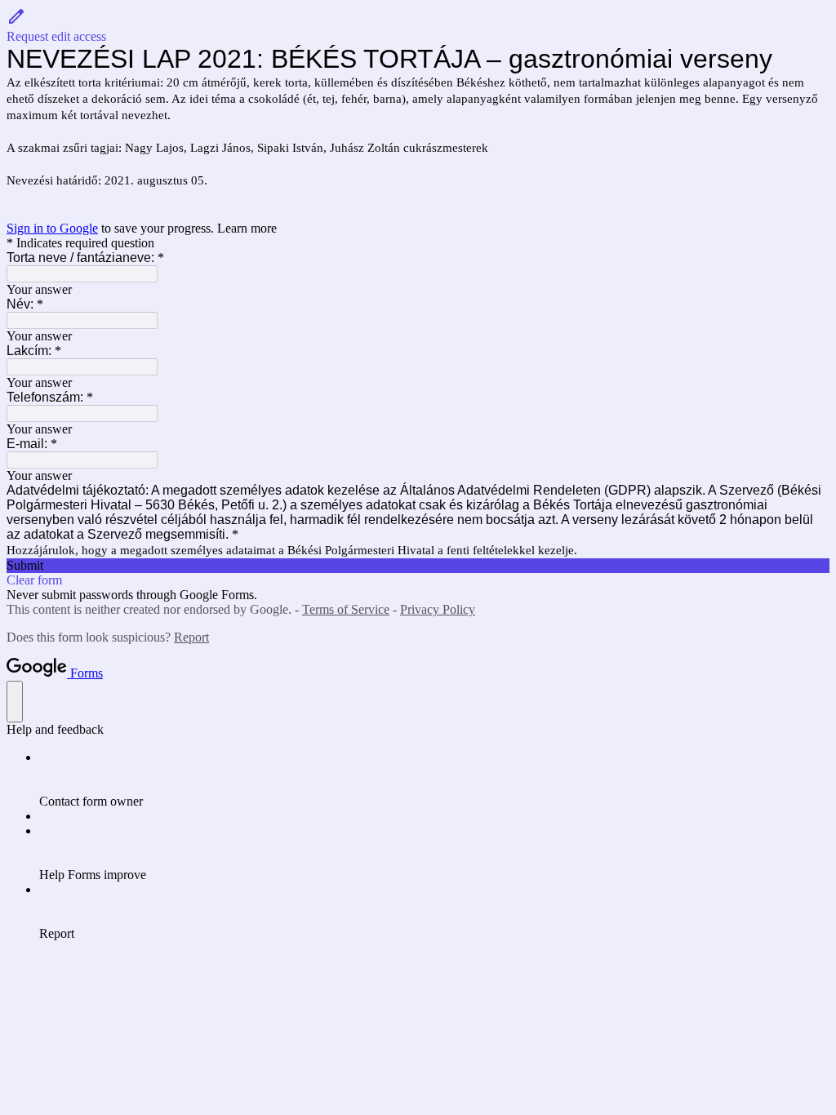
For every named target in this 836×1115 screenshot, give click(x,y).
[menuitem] (434, 779)
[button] (418, 25)
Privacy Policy (437, 609)
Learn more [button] (247, 228)
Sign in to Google (52, 228)
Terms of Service (345, 609)
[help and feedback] (15, 701)
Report (191, 637)
